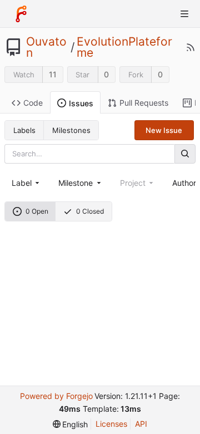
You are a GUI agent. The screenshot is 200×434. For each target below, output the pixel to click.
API (141, 423)
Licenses (111, 423)
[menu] (70, 424)
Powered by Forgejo (56, 396)
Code (33, 102)
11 (53, 74)
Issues (81, 103)
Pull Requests (143, 102)
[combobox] (26, 183)
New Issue (164, 130)
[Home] (21, 14)
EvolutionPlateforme (124, 47)
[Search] (185, 154)
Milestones (71, 130)
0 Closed (90, 211)
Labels (24, 130)
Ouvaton (46, 47)
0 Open (37, 211)
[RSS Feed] (191, 47)
